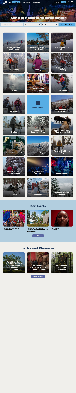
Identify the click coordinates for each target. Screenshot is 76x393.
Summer (57, 2)
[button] (72, 2)
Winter (63, 2)
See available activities (67, 25)
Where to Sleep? (26, 2)
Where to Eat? (37, 2)
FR (51, 2)
